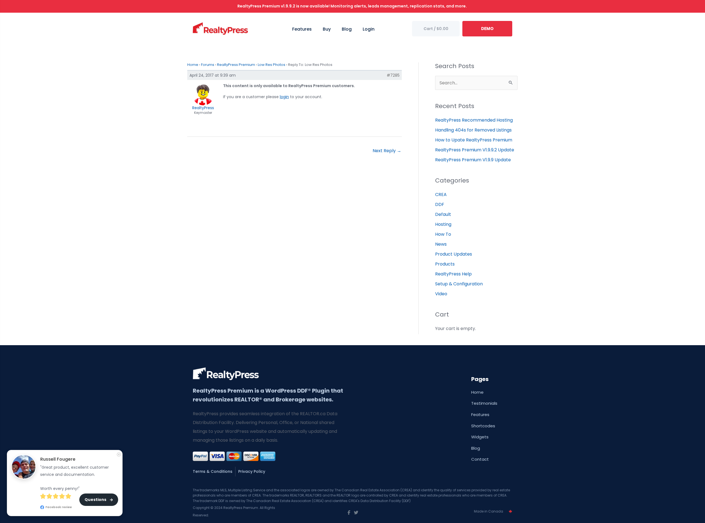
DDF (439, 204)
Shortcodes (483, 426)
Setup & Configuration (459, 284)
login (284, 97)
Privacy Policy (251, 471)
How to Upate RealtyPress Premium (473, 140)
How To (443, 234)
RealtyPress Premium (236, 64)
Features (480, 414)
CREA (441, 194)
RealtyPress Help (453, 274)
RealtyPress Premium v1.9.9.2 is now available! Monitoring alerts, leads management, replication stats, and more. (352, 6)
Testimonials (484, 403)
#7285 (393, 75)
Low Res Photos (271, 64)
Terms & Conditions (212, 471)
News (441, 244)
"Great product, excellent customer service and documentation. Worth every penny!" (75, 478)
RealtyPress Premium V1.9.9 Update (473, 160)
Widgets (480, 437)
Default (443, 214)
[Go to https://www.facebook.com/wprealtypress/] (349, 512)
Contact (480, 459)
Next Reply (387, 150)
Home (192, 64)
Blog (475, 448)
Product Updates (453, 254)
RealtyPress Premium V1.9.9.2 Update (474, 150)
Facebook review (58, 507)
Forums (207, 64)
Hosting (443, 224)
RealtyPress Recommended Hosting (474, 120)
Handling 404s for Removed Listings (473, 130)
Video (441, 294)
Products (445, 264)
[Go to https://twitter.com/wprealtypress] (356, 512)
